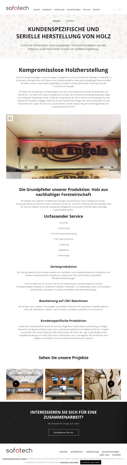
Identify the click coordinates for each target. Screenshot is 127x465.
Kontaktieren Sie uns (63, 432)
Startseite (56, 21)
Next (111, 383)
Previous (15, 383)
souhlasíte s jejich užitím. (69, 462)
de (119, 9)
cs (114, 9)
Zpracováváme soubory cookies (15, 459)
